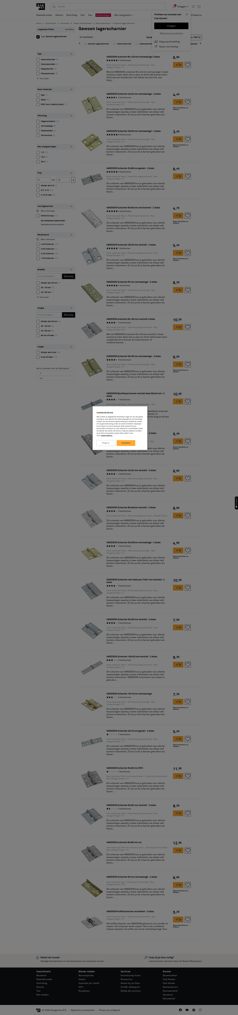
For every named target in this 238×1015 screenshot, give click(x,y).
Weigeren (105, 443)
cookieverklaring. (107, 435)
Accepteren (126, 443)
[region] (120, 428)
